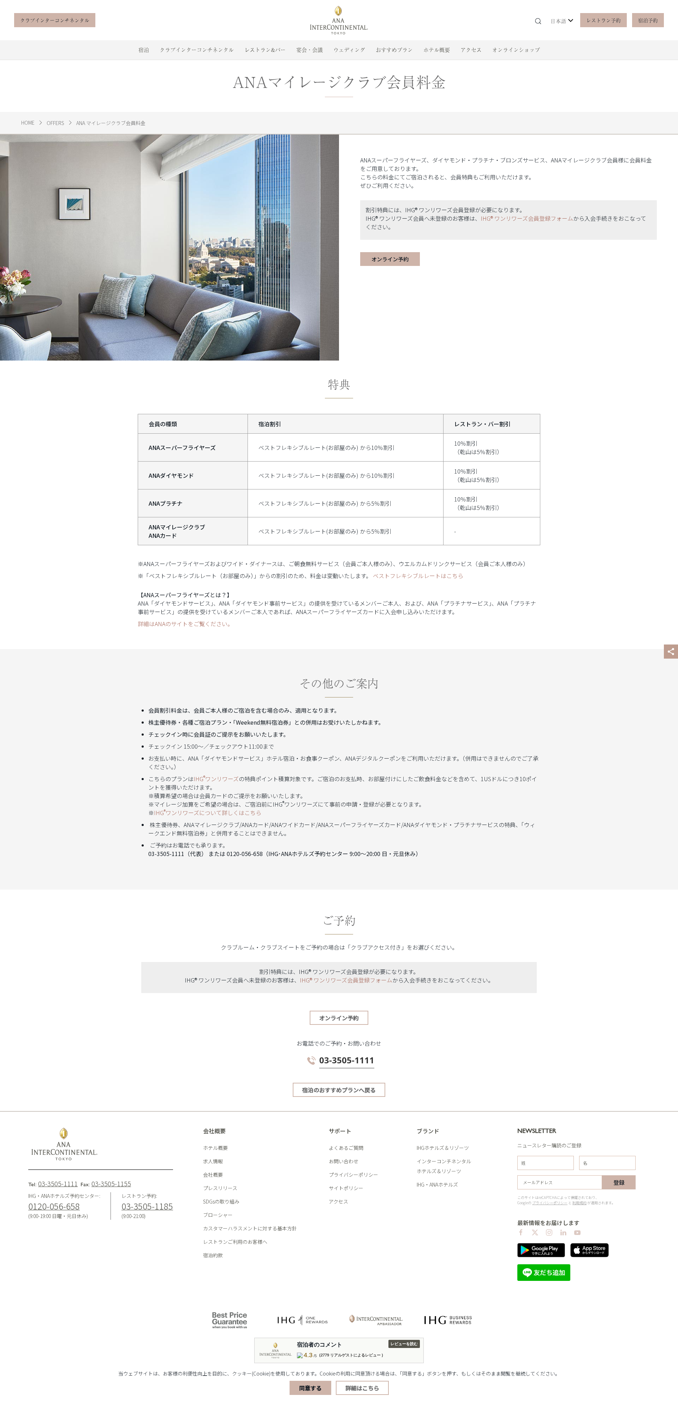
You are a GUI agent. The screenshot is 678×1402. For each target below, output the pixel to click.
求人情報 (213, 1161)
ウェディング (349, 49)
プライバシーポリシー (353, 1174)
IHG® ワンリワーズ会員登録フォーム (527, 218)
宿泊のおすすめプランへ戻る (339, 1090)
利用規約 (579, 1202)
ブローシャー (218, 1214)
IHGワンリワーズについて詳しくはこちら (207, 812)
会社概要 (213, 1174)
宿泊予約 (648, 20)
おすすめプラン (394, 49)
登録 (619, 1182)
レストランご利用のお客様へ (235, 1241)
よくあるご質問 (346, 1147)
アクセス (471, 49)
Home (28, 122)
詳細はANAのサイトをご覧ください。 (185, 623)
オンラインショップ (516, 49)
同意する (310, 1388)
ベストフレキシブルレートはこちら (418, 575)
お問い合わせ (343, 1161)
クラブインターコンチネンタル (54, 20)
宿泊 (143, 49)
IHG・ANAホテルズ (437, 1184)
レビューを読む (404, 1344)
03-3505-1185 (147, 1206)
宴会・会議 (309, 49)
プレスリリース (220, 1188)
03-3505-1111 (58, 1183)
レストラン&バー (265, 49)
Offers (55, 122)
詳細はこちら (362, 1388)
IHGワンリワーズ (216, 778)
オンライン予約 (339, 1018)
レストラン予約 (603, 20)
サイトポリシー (346, 1188)
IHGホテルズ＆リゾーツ (443, 1147)
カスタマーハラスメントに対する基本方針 (250, 1228)
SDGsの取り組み (221, 1201)
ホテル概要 (436, 49)
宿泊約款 (213, 1255)
